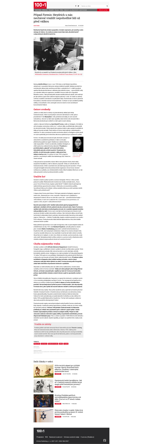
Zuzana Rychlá (66, 386)
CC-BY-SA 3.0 (62, 351)
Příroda (45, 10)
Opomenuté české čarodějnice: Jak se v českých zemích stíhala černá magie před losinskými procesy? (68, 382)
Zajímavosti (74, 10)
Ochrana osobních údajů (71, 437)
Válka (56, 10)
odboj (60, 343)
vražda (66, 343)
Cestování (83, 10)
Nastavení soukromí (55, 437)
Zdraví (66, 10)
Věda (61, 10)
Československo (53, 343)
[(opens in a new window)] (76, 6)
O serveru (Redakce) (87, 437)
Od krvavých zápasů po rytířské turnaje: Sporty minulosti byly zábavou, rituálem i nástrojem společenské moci (67, 368)
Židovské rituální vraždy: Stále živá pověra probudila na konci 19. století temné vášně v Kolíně (69, 412)
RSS (46, 437)
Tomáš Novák (65, 416)
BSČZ (35, 353)
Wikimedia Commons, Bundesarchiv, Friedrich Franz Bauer (46, 351)
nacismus (44, 343)
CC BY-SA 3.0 (39, 353)
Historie (38, 10)
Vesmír (51, 10)
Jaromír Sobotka (66, 374)
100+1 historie (36, 347)
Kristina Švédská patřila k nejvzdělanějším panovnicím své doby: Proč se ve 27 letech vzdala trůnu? (68, 398)
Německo (37, 343)
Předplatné (103, 10)
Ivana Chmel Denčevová (71, 25)
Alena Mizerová (66, 403)
